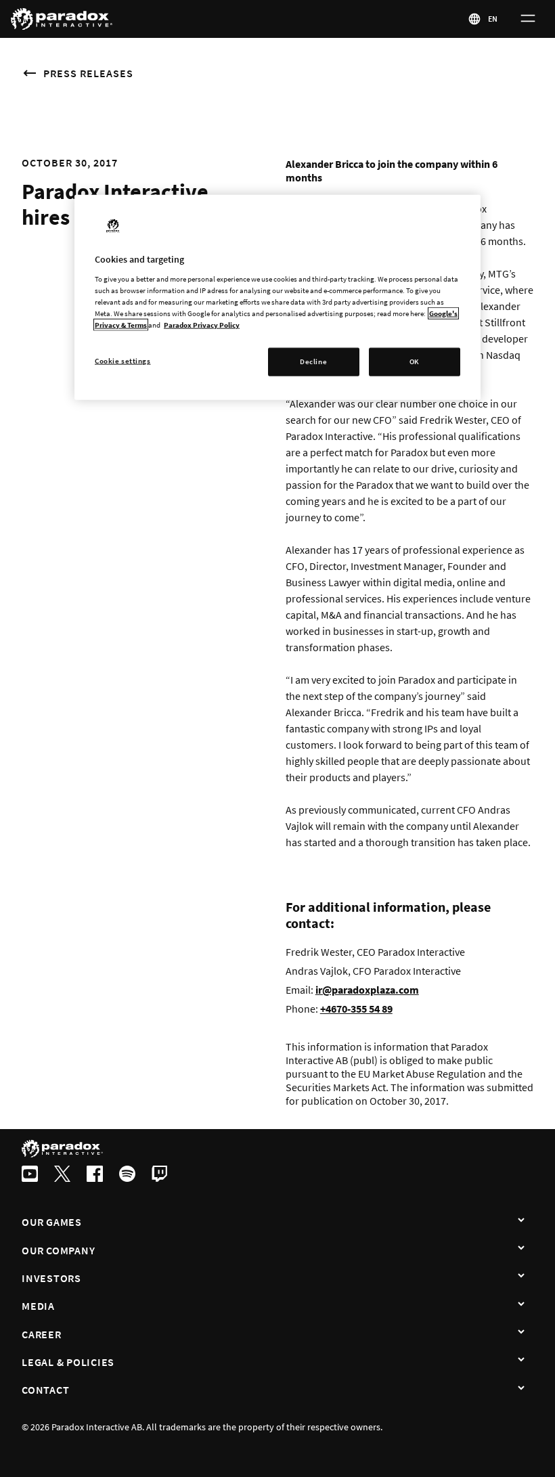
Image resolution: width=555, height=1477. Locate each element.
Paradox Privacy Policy (202, 325)
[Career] (521, 1333)
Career (42, 1334)
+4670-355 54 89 (356, 1008)
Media (38, 1306)
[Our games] (521, 1220)
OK (414, 361)
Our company (58, 1250)
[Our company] (521, 1249)
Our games (52, 1222)
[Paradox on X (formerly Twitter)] (62, 1175)
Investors (51, 1278)
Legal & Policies (68, 1362)
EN (493, 19)
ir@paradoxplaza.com (367, 989)
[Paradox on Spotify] (127, 1175)
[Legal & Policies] (521, 1360)
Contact (45, 1389)
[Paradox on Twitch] (159, 1175)
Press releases (88, 73)
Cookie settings (123, 361)
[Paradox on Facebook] (95, 1175)
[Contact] (521, 1388)
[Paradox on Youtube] (30, 1175)
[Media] (521, 1304)
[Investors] (521, 1276)
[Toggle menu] (528, 19)
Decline (313, 361)
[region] (277, 297)
